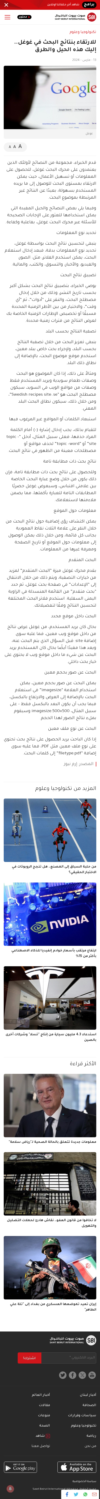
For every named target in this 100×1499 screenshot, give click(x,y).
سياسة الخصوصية (84, 1481)
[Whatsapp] (85, 1494)
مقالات (44, 1405)
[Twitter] (76, 1494)
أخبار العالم (41, 1395)
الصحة (44, 1426)
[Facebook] (67, 1494)
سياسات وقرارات (82, 1416)
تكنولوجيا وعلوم (83, 32)
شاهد (41, 1436)
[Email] (94, 1494)
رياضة (91, 1436)
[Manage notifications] (10, 1488)
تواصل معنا (40, 1446)
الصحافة (89, 1405)
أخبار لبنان (88, 1395)
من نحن (90, 1446)
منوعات (44, 1416)
